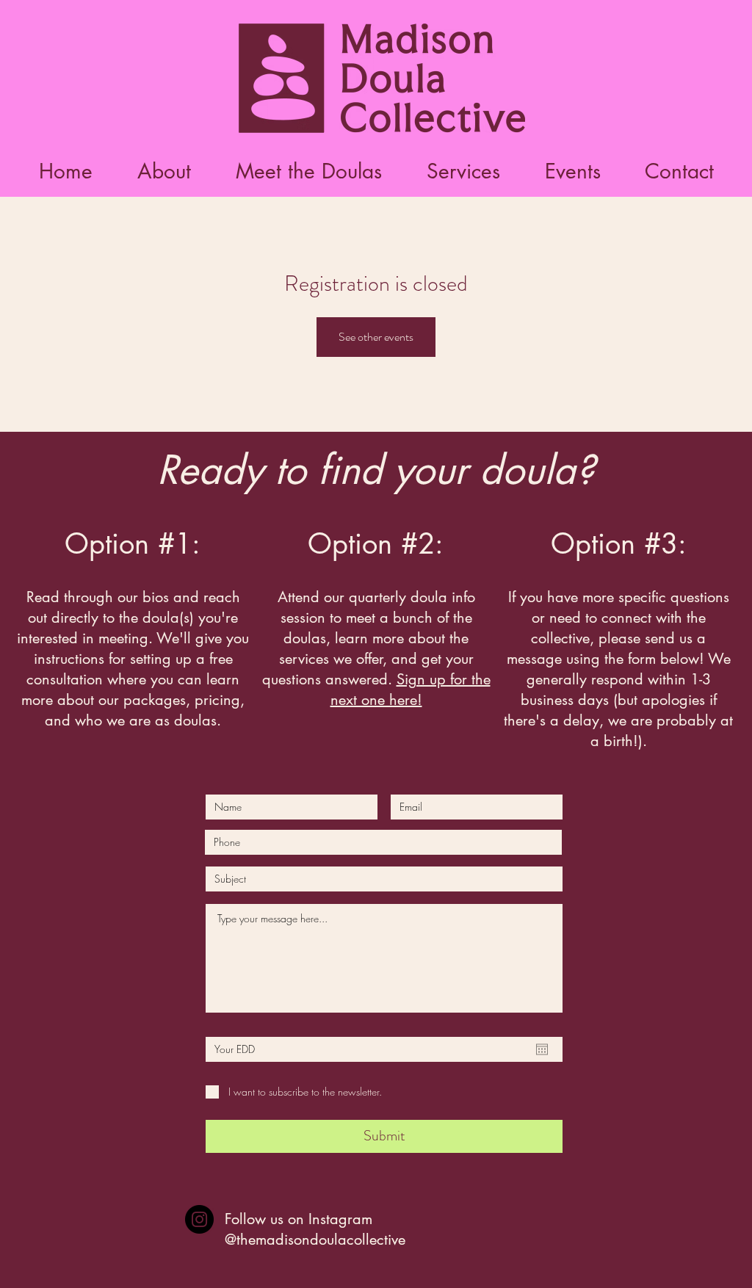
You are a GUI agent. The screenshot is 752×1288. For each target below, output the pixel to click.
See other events (376, 336)
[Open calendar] (542, 1049)
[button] (308, 171)
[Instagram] (199, 1219)
